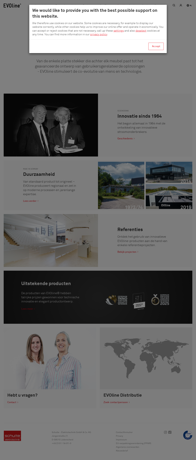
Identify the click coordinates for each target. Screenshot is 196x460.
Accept (156, 46)
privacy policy (98, 34)
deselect (141, 30)
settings (118, 30)
